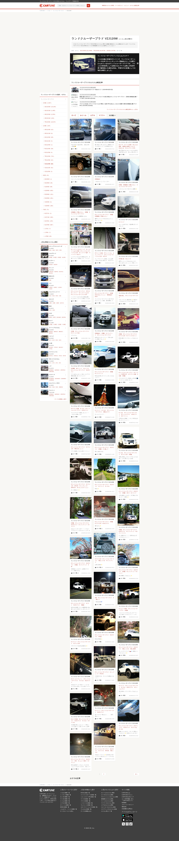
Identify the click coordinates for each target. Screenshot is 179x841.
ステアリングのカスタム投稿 (109, 809)
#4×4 (128, 493)
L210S (59, 287)
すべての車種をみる (86, 811)
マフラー (102, 115)
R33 (53, 295)
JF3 (57, 362)
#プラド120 (122, 335)
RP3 (57, 250)
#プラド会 (134, 727)
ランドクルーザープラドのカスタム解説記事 (87, 82)
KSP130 (51, 271)
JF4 (60, 362)
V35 (60, 295)
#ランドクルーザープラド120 (79, 294)
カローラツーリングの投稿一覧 (89, 807)
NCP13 (51, 273)
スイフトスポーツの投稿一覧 (88, 794)
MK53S (61, 331)
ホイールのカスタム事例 (107, 792)
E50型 (50, 257)
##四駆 (73, 368)
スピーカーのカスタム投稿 (108, 807)
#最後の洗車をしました (128, 146)
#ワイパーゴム (108, 253)
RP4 (60, 250)
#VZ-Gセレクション (100, 295)
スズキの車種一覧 (65, 803)
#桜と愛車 (133, 649)
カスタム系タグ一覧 (106, 811)
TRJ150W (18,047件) (99, 50)
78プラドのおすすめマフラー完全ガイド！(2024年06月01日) (96, 89)
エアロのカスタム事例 (107, 805)
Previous (71, 63)
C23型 (50, 324)
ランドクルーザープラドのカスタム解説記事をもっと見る (122, 109)
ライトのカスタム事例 (107, 801)
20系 (54, 303)
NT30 (64, 355)
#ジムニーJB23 (123, 608)
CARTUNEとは (126, 792)
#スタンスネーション (82, 487)
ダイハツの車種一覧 (65, 805)
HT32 (60, 355)
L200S (50, 287)
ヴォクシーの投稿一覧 (87, 805)
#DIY (96, 296)
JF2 (53, 362)
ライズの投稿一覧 (85, 799)
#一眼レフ (105, 449)
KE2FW (64, 317)
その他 (112, 115)
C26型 (64, 324)
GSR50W (63, 378)
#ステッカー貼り (75, 333)
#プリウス (101, 750)
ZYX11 (50, 348)
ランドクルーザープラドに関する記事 (88, 87)
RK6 (53, 250)
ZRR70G (63, 370)
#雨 (96, 597)
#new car (121, 148)
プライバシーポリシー (128, 804)
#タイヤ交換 (74, 719)
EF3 (57, 340)
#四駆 (120, 185)
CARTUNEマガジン (127, 794)
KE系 (50, 317)
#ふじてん (86, 368)
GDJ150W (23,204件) (86, 50)
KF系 (54, 317)
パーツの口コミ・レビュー (122, 5)
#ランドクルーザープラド (102, 214)
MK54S (51, 333)
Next (138, 63)
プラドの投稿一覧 (85, 801)
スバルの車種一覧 (65, 801)
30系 (57, 303)
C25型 (59, 324)
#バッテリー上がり (84, 292)
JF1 (50, 362)
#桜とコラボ (101, 560)
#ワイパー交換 (99, 253)
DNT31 (51, 355)
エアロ (92, 115)
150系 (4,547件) (111, 50)
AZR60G (51, 370)
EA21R (55, 264)
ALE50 (64, 257)
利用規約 (124, 802)
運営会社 (124, 806)
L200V (55, 287)
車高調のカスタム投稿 (107, 799)
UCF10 (62, 303)
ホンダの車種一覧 (65, 797)
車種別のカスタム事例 (108, 5)
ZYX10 (56, 347)
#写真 (100, 636)
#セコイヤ (128, 258)
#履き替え (121, 295)
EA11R (50, 264)
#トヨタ (82, 408)
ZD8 (53, 310)
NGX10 (61, 347)
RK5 (50, 250)
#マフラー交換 (132, 374)
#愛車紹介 (97, 179)
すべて (120, 51)
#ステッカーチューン (77, 679)
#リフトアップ (99, 373)
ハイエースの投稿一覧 (87, 803)
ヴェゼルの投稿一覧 (86, 809)
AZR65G (57, 370)
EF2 (53, 340)
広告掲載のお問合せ (127, 808)
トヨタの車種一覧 (65, 792)
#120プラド (85, 410)
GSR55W (51, 380)
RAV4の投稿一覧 (85, 792)
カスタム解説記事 (134, 5)
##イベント (79, 368)
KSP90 (56, 271)
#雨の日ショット (78, 448)
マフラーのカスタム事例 (107, 803)
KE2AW (59, 317)
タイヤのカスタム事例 (107, 794)
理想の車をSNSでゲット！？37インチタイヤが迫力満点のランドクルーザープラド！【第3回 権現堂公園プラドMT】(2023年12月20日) (108, 97)
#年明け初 (121, 258)
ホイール (83, 115)
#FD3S (76, 486)
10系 (50, 303)
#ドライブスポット (131, 335)
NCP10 (61, 271)
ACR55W (57, 378)
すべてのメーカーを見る (66, 811)
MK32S (51, 331)
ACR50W (51, 378)
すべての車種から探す (61, 399)
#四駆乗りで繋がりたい (129, 185)
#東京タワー (106, 412)
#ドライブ (121, 222)
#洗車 (111, 293)
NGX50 (51, 347)
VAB (50, 280)
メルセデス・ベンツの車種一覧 (68, 809)
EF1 (50, 340)
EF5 (60, 340)
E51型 (54, 257)
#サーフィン (124, 416)
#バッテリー (74, 292)
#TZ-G (105, 256)
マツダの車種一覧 (65, 799)
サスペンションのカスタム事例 (109, 797)
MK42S (56, 331)
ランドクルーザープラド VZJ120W (80, 142)
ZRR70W (51, 371)
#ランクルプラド (125, 414)
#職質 (82, 605)
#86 (76, 761)
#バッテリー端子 (83, 252)
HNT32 (56, 355)
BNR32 (61, 387)
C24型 (55, 324)
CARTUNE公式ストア (128, 797)
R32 (50, 295)
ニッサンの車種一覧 (65, 794)
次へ (136, 774)
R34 (57, 295)
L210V (50, 288)
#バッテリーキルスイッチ (78, 249)
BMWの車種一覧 (64, 807)
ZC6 (50, 310)
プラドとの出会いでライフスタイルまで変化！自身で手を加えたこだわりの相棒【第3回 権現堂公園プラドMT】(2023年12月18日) (108, 104)
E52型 (59, 257)
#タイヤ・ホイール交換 (125, 144)
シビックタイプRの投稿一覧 (88, 797)
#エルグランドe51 (130, 148)
